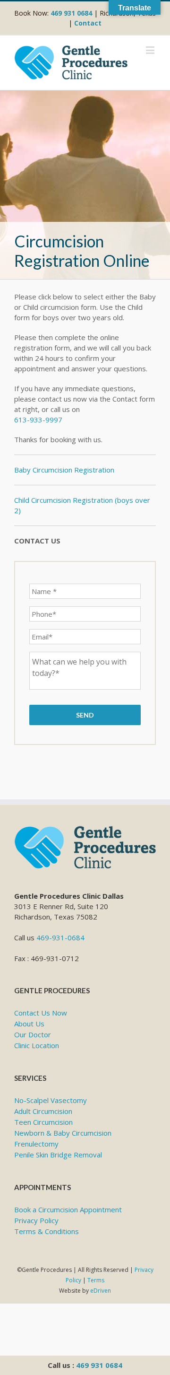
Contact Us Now (40, 1012)
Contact (88, 22)
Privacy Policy (36, 1220)
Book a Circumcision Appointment (68, 1209)
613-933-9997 (38, 419)
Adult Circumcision (43, 1111)
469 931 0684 (99, 1365)
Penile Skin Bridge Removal (58, 1154)
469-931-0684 (60, 937)
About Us (29, 1023)
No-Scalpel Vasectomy (50, 1100)
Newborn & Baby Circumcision (62, 1133)
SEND (85, 715)
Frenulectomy (36, 1143)
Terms (95, 1280)
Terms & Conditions (46, 1231)
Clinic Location (36, 1045)
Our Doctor (32, 1034)
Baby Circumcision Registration (64, 469)
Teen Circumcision (43, 1122)
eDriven (100, 1291)
